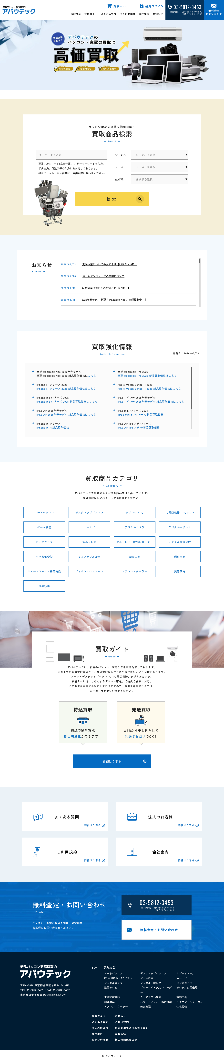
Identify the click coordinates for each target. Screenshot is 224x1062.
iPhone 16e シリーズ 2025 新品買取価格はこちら (67, 401)
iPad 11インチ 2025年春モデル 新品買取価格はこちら (151, 401)
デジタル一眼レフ (180, 527)
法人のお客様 (127, 14)
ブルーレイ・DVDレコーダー (134, 542)
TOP (95, 967)
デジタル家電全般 (180, 542)
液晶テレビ (89, 542)
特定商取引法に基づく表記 (131, 1028)
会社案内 (144, 14)
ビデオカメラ (44, 542)
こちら (92, 375)
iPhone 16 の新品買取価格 (53, 427)
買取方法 (120, 1034)
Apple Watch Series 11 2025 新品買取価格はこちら (149, 388)
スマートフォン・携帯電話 (44, 571)
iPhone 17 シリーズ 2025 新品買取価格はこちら (66, 388)
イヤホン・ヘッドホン (89, 571)
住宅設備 (44, 586)
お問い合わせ (100, 1040)
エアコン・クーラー (134, 571)
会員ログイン (154, 6)
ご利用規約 (122, 1022)
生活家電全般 (44, 557)
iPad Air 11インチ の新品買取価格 (139, 427)
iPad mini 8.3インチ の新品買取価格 (140, 414)
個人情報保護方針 (126, 1040)
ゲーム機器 (44, 527)
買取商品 (76, 14)
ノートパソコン (44, 512)
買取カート (121, 6)
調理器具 (179, 557)
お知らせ (158, 14)
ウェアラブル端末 (89, 557)
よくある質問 (108, 14)
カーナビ (89, 527)
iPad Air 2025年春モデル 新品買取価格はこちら (66, 414)
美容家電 (179, 571)
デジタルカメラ (134, 527)
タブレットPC (134, 512)
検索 (112, 199)
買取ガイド (90, 14)
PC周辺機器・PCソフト (180, 512)
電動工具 (134, 557)
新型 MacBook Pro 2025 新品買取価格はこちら (147, 375)
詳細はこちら (112, 761)
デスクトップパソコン (89, 512)
